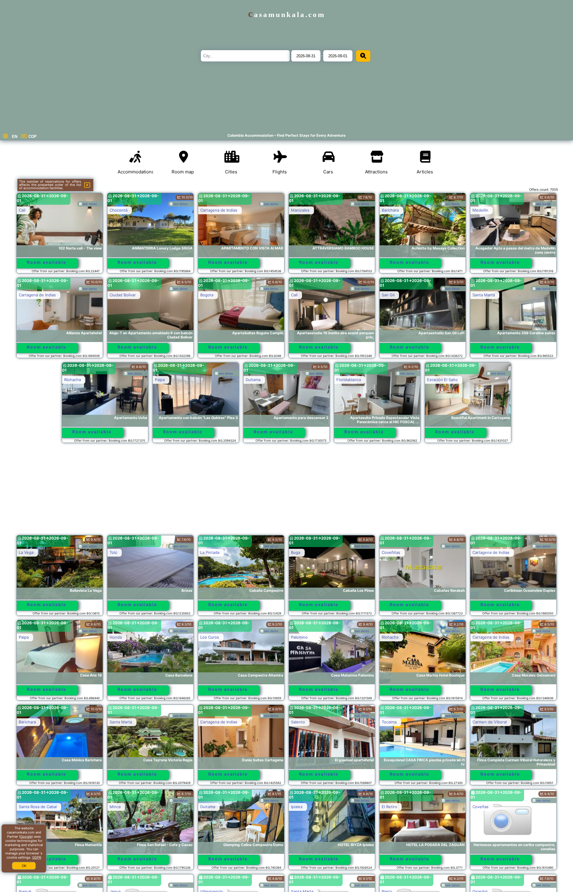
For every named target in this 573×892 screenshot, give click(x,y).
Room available (46, 262)
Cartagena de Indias (218, 210)
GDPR (36, 857)
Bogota (206, 294)
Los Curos (209, 637)
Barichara (390, 210)
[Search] (363, 56)
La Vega (26, 552)
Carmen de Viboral (489, 722)
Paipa (160, 379)
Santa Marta (483, 294)
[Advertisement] (286, 492)
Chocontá (118, 210)
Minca (115, 806)
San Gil (388, 294)
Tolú (113, 552)
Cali (22, 210)
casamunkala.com (286, 14)
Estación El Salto (442, 379)
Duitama (253, 379)
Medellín (480, 210)
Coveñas (480, 806)
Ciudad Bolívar (123, 294)
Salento (298, 722)
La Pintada (209, 552)
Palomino (299, 637)
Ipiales (297, 806)
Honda (116, 637)
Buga (295, 552)
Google (26, 836)
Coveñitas (391, 552)
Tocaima (389, 722)
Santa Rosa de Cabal (38, 806)
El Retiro (389, 806)
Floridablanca (348, 379)
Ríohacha (72, 379)
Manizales (300, 210)
